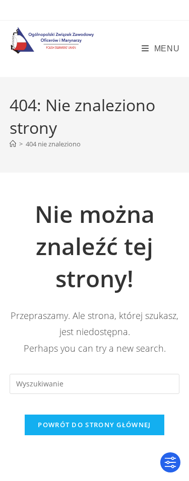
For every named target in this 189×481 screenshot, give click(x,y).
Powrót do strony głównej (94, 424)
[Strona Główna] (13, 143)
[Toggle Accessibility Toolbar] (170, 462)
